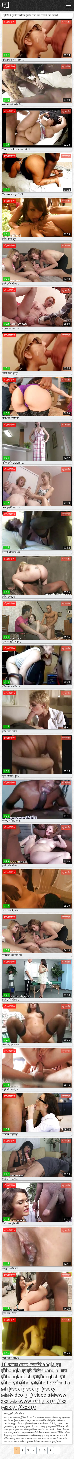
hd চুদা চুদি (15, 1383)
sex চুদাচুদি (35, 1389)
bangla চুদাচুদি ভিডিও (24, 1370)
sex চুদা (19, 1389)
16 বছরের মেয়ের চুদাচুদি (20, 1364)
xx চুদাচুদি (14, 1407)
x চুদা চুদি (53, 1401)
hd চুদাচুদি (32, 1383)
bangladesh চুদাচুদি (24, 1377)
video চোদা (44, 1395)
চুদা (5, 4)
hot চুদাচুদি (50, 1383)
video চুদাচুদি (22, 1395)
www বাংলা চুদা (33, 1401)
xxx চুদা (29, 1407)
